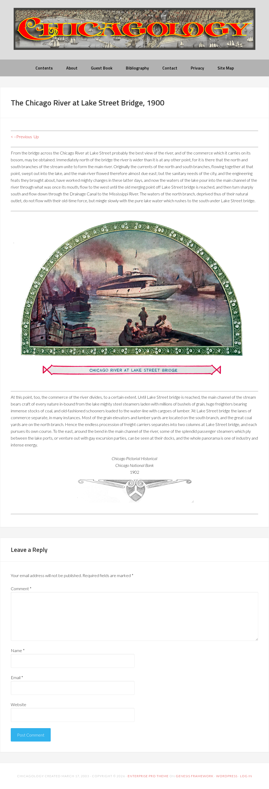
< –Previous (21, 136)
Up (36, 136)
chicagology (134, 33)
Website (18, 704)
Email (17, 677)
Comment (21, 588)
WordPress (226, 776)
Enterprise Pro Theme (148, 776)
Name (18, 650)
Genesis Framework (195, 776)
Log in (246, 776)
